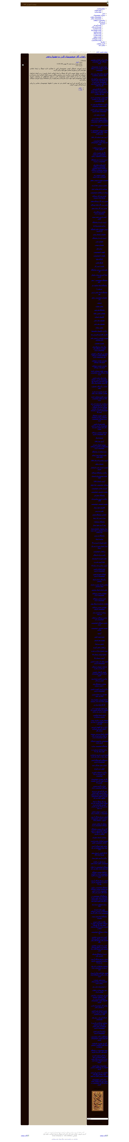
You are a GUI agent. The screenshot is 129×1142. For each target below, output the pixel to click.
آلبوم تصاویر (97, 10)
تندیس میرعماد (99, 644)
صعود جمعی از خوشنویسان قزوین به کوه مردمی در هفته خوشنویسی (99, 68)
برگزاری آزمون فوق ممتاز (99, 858)
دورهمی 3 (99, 289)
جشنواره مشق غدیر (99, 115)
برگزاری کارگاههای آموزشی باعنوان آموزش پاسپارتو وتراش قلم (99, 729)
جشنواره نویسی (99, 245)
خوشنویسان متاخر (96, 18)
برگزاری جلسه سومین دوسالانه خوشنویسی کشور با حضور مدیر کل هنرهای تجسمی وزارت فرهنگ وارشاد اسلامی (99, 925)
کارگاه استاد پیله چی (99, 705)
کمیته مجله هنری (96, 40)
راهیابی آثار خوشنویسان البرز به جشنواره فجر (66, 57)
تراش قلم (99, 248)
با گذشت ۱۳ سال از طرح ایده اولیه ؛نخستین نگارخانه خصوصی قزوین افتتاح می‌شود (99, 1074)
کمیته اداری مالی (96, 27)
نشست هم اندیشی (99, 640)
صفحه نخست (104, 52)
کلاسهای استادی (99, 317)
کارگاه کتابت (99, 263)
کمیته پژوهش (97, 37)
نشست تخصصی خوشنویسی (99, 492)
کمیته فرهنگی (97, 33)
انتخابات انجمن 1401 (99, 313)
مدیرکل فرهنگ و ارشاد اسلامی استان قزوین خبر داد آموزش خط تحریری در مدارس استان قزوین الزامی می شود (99, 805)
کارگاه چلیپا (99, 259)
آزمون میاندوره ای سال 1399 (99, 460)
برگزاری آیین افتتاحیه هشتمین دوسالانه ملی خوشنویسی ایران (99, 61)
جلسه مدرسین (99, 511)
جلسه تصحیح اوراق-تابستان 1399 (99, 477)
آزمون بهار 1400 (99, 441)
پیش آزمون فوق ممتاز (99, 525)
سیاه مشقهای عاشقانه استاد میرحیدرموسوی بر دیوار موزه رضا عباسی (99, 530)
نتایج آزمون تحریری (99, 562)
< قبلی (80, 88)
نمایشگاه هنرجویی (99, 310)
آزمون (99, 633)
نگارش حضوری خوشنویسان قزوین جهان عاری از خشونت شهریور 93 (99, 781)
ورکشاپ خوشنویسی (99, 551)
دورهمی (99, 303)
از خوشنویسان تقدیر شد (99, 987)
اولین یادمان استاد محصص (99, 590)
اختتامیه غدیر (99, 241)
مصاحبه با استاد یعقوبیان (99, 837)
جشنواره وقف (99, 464)
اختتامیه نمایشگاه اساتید (99, 514)
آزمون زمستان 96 (99, 658)
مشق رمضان (99, 327)
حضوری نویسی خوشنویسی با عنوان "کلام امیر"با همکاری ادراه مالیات (99, 132)
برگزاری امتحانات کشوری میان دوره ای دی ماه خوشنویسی (99, 774)
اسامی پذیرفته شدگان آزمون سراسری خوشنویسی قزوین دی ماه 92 (99, 961)
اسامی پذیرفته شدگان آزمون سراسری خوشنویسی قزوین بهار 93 (99, 882)
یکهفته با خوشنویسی (99, 255)
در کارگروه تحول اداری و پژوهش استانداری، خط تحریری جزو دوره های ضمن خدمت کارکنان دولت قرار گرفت (99, 1059)
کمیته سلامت (97, 32)
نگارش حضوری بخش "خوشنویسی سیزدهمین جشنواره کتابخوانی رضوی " (99, 154)
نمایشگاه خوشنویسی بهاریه (99, 746)
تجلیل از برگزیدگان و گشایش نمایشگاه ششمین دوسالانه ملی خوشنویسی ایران (99, 355)
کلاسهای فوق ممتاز (99, 507)
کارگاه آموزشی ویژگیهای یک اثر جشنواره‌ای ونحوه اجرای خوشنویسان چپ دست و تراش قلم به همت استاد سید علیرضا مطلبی (99, 82)
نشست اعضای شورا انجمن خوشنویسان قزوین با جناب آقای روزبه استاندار (99, 1012)
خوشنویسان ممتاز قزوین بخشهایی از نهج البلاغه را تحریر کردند (99, 1067)
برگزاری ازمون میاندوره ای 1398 (99, 499)
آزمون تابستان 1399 (99, 481)
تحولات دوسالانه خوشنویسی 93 (99, 932)
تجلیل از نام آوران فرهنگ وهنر (99, 604)
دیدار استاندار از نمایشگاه (99, 451)
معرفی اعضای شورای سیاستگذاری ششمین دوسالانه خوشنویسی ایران (99, 446)
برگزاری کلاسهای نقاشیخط (99, 331)
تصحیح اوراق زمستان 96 (99, 654)
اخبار (97, 52)
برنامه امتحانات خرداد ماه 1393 (99, 905)
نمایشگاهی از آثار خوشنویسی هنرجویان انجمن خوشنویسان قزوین (99, 1038)
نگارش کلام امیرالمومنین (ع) (99, 334)
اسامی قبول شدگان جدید (99, 765)
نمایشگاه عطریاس (99, 495)
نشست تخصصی (99, 343)
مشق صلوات (99, 306)
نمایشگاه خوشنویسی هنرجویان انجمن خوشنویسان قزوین (99, 142)
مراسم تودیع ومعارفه (99, 226)
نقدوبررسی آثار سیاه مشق (99, 208)
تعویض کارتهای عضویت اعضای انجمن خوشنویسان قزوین (99, 673)
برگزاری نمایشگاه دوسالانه (99, 472)
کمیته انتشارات (97, 28)
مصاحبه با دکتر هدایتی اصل (99, 189)
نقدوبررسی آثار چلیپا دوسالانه (99, 205)
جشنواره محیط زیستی (99, 234)
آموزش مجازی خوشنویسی (99, 488)
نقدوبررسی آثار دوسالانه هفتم (99, 201)
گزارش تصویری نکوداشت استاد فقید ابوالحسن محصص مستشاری (99, 1045)
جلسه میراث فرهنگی (99, 555)
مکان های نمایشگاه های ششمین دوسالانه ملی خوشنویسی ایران (99, 348)
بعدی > (80, 89)
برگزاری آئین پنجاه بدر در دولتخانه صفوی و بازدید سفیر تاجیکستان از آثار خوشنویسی (99, 120)
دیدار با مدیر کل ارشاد (99, 518)
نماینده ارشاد (99, 539)
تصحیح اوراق (99, 438)
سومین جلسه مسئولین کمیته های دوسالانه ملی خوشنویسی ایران (99, 372)
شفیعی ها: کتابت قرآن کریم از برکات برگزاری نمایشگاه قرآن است (99, 974)
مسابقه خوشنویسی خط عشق (99, 485)
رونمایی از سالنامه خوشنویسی (99, 192)
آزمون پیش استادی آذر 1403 (99, 137)
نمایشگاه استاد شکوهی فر (99, 285)
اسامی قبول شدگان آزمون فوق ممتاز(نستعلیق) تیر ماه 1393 (99, 847)
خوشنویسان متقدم (96, 17)
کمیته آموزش (97, 25)
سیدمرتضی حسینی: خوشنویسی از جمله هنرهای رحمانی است (99, 981)
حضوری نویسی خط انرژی (99, 185)
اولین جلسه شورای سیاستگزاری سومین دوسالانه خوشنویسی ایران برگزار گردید (99, 911)
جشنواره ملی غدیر (99, 320)
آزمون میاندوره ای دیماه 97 (99, 565)
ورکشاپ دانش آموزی (99, 647)
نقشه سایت (98, 12)
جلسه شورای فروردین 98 (99, 543)
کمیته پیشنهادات (96, 38)
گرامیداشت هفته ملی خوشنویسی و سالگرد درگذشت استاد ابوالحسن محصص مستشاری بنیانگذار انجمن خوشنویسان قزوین (99, 168)
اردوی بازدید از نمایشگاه (99, 222)
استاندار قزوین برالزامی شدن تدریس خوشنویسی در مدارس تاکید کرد (99, 722)
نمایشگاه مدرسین (99, 535)
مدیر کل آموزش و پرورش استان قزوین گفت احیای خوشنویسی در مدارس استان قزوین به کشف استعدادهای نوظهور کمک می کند (99, 795)
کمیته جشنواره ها (96, 30)
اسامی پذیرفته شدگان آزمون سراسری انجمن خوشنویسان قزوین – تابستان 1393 (99, 818)
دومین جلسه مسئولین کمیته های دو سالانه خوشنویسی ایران (99, 398)
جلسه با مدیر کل (99, 266)
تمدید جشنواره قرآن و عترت (99, 651)
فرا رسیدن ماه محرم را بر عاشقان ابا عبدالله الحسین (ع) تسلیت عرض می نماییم (99, 710)
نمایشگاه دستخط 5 (99, 522)
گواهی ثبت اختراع (99, 769)
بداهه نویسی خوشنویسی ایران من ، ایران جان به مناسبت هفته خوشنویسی (99, 99)
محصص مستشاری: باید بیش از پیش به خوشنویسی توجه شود (99, 967)
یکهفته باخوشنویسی (99, 252)
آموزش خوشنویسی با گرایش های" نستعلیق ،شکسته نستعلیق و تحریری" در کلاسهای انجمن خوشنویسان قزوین (99, 999)
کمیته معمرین (97, 35)
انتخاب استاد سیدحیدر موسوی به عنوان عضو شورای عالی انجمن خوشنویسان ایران (99, 735)
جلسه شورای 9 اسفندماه (99, 558)
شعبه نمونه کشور (99, 637)
